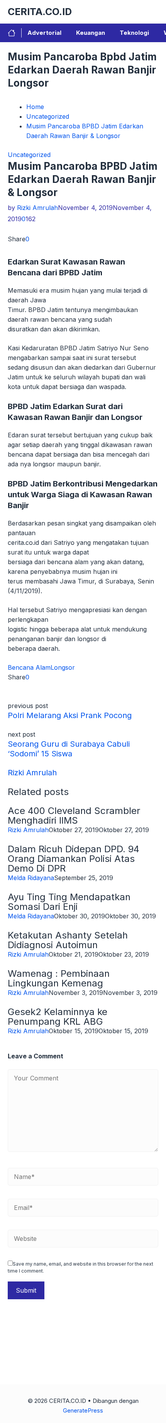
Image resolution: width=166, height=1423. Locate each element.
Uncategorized (29, 155)
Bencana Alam (29, 667)
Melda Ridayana (31, 878)
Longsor (63, 667)
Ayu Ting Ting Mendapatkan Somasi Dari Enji (69, 901)
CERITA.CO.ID (40, 11)
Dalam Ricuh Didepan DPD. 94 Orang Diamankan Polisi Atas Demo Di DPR (73, 858)
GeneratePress (83, 1410)
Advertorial (44, 32)
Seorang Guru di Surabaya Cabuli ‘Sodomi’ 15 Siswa (69, 748)
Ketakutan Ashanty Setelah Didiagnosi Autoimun (68, 940)
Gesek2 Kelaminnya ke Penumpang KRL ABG (57, 1016)
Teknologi (134, 32)
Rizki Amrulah (37, 208)
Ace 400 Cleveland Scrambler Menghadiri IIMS (74, 815)
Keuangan (90, 32)
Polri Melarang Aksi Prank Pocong (70, 715)
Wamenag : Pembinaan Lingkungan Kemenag (59, 978)
